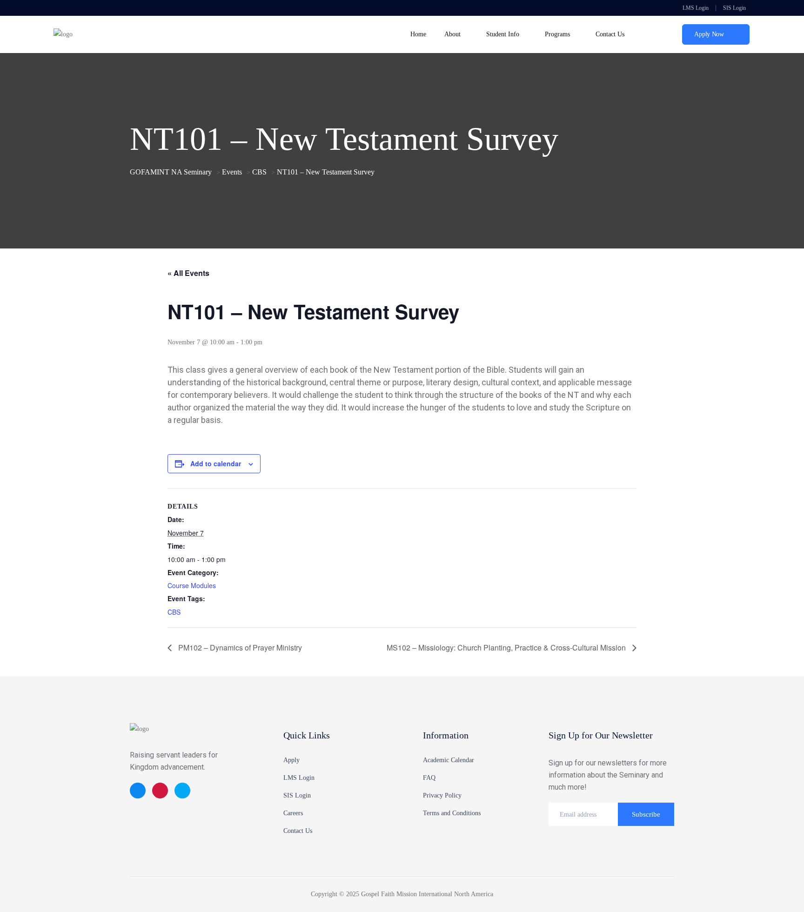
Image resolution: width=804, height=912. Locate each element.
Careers (293, 813)
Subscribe (646, 814)
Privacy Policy (442, 795)
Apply (291, 760)
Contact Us (610, 34)
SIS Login (734, 8)
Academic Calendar (448, 760)
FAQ (429, 777)
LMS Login (695, 8)
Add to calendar (215, 463)
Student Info (502, 34)
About (452, 34)
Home (418, 34)
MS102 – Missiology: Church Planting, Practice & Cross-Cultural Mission (507, 647)
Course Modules (192, 585)
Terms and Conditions (452, 813)
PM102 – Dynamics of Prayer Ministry (239, 647)
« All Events (188, 273)
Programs (557, 34)
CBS (174, 612)
